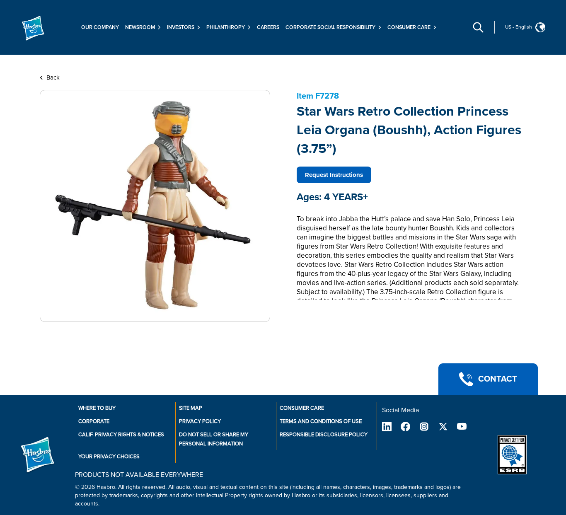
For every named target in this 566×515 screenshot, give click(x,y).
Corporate (93, 421)
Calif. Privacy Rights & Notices (121, 434)
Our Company (100, 27)
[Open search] (478, 27)
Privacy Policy (200, 421)
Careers (268, 27)
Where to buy (97, 408)
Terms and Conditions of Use (321, 421)
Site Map (190, 408)
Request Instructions (334, 175)
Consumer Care (302, 408)
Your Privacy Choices (109, 456)
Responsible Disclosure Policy (324, 434)
